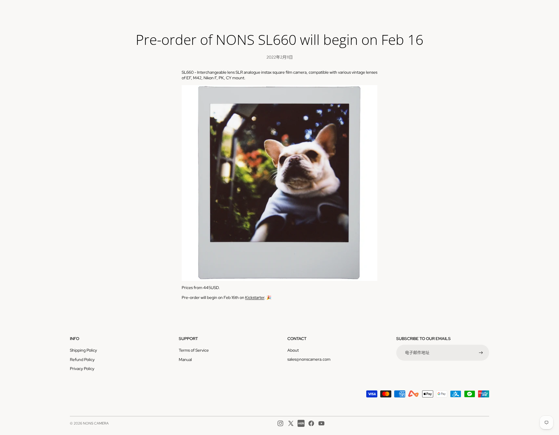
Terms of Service (194, 350)
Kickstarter (254, 297)
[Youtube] (321, 423)
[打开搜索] (457, 10)
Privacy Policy (82, 368)
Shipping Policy (83, 350)
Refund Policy (82, 359)
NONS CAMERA (96, 423)
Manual (185, 359)
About (293, 350)
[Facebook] (311, 423)
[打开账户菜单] (470, 10)
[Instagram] (280, 423)
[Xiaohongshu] (301, 423)
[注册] (481, 353)
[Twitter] (290, 423)
